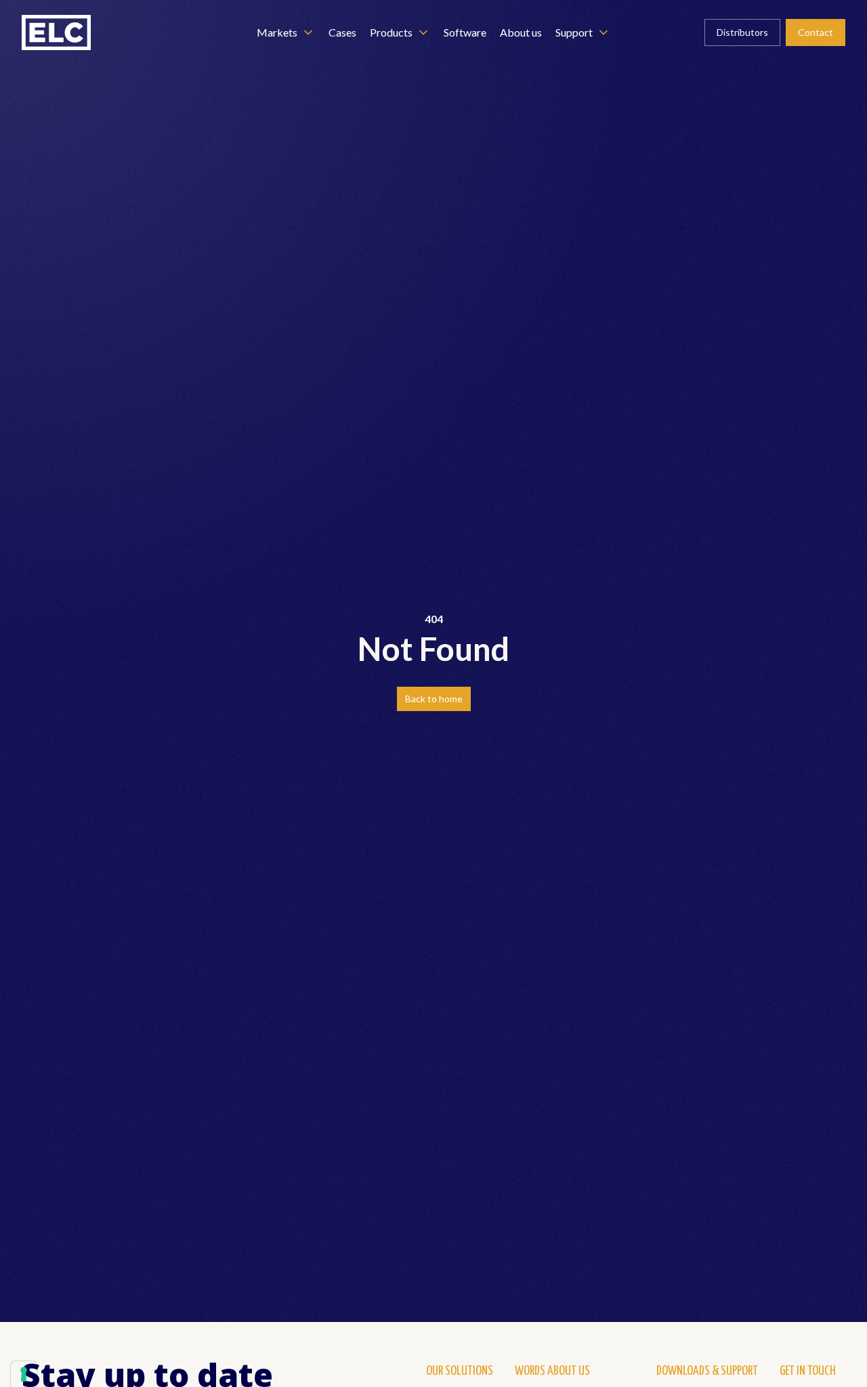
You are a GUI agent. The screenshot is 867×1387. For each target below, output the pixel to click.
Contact (815, 32)
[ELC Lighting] (56, 32)
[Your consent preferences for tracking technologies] (24, 1374)
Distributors (742, 32)
